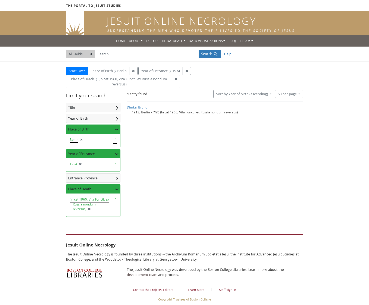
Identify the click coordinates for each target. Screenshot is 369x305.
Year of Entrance (81, 153)
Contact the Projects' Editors (153, 290)
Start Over (77, 71)
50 (287, 93)
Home (121, 41)
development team (142, 274)
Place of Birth (78, 129)
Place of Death (79, 189)
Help (227, 54)
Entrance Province (83, 178)
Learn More (196, 290)
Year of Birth (78, 118)
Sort (242, 94)
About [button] (134, 41)
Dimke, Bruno (137, 107)
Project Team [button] (239, 41)
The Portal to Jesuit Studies (93, 5)
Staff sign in (227, 290)
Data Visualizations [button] (206, 41)
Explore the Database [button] (164, 41)
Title (71, 107)
